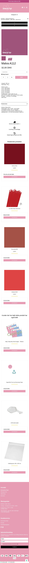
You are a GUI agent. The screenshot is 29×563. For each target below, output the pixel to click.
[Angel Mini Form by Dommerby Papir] (14, 370)
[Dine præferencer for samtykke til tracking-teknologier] (26, 560)
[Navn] (14, 538)
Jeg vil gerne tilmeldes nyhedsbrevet (13, 544)
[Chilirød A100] (14, 280)
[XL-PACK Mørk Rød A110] (14, 197)
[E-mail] (14, 541)
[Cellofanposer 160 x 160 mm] (14, 451)
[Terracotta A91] (14, 237)
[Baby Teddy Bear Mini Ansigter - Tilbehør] (14, 330)
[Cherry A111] (14, 154)
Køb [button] (21, 77)
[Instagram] (2, 527)
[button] (14, 23)
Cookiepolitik (11, 562)
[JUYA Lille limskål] (14, 411)
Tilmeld (14, 547)
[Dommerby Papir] (7, 7)
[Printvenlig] (27, 18)
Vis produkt (14, 176)
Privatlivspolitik (4, 562)
